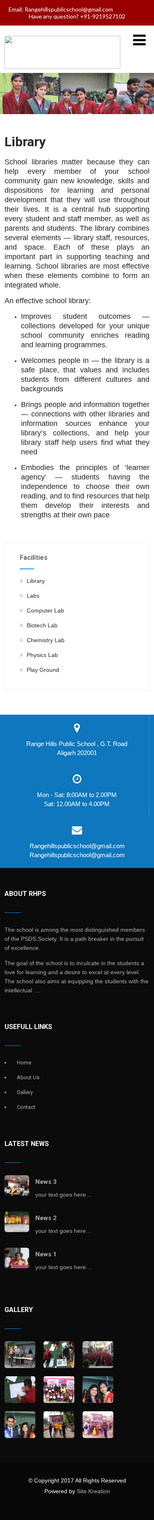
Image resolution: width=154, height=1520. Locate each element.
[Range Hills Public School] (62, 66)
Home (24, 1062)
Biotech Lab (42, 625)
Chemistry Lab (45, 640)
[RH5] (59, 1425)
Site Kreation (93, 1491)
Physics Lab (42, 655)
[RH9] (20, 1390)
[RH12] (20, 1355)
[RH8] (59, 1390)
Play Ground (43, 669)
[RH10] (98, 1355)
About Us (28, 1077)
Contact (26, 1107)
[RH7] (98, 1397)
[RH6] (20, 1432)
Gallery (25, 1092)
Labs (33, 595)
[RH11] (59, 1355)
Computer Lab (45, 610)
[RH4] (98, 1425)
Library (36, 581)
